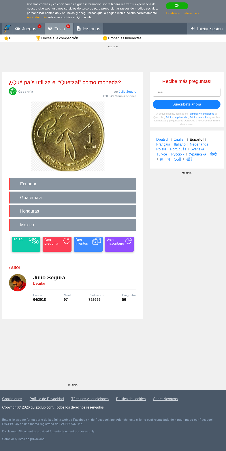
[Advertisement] (72, 353)
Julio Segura (127, 91)
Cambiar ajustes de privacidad (23, 439)
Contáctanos (12, 399)
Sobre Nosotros (165, 399)
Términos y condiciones (201, 113)
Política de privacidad (177, 117)
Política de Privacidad (47, 399)
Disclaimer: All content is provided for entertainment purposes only (48, 431)
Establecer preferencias (182, 13)
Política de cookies (200, 117)
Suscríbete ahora (186, 104)
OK (177, 6)
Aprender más (37, 17)
